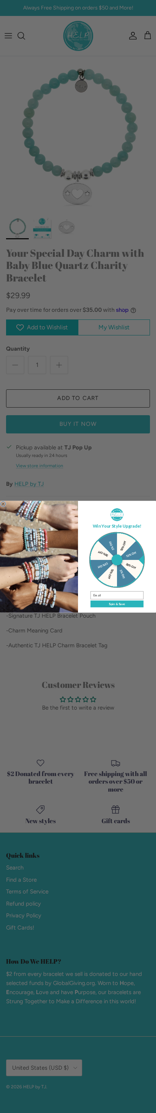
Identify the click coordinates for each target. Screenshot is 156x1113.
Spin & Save (117, 604)
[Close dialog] (3, 503)
